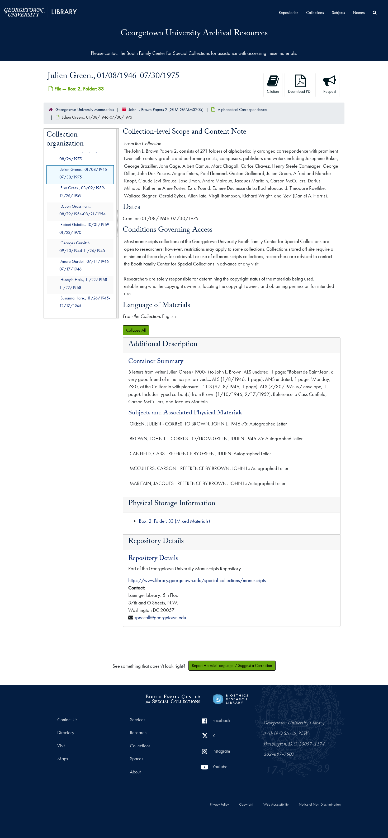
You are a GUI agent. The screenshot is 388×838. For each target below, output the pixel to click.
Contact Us (67, 720)
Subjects (338, 12)
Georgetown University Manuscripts (84, 109)
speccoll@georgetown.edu (160, 617)
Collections (315, 12)
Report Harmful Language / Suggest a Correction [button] (232, 665)
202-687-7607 (279, 755)
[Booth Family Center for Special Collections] (172, 698)
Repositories (288, 12)
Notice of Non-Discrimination (320, 804)
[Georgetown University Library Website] (40, 11)
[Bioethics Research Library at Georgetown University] (230, 698)
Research (138, 732)
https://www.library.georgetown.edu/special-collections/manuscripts (197, 580)
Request (329, 91)
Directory (65, 732)
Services (137, 720)
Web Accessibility (275, 804)
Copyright (246, 804)
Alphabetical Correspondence (242, 109)
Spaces (136, 759)
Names (359, 12)
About (135, 772)
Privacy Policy (219, 804)
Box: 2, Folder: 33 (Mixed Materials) (174, 521)
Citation (273, 91)
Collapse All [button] (136, 330)
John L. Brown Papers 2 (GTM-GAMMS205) (166, 109)
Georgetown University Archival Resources (194, 34)
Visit (61, 746)
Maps (62, 759)
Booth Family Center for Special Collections (168, 53)
